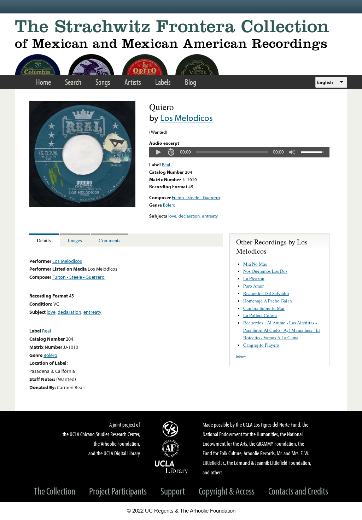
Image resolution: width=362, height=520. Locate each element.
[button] (158, 152)
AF (171, 448)
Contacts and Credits (298, 491)
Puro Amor (253, 286)
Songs (102, 82)
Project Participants (118, 491)
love (172, 216)
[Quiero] (82, 205)
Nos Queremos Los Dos (265, 271)
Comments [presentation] (110, 240)
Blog (190, 82)
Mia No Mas (255, 264)
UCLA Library (171, 466)
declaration (189, 216)
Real (166, 164)
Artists (132, 82)
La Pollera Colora (260, 315)
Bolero (169, 205)
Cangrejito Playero (261, 345)
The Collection (54, 491)
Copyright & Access (227, 491)
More (241, 356)
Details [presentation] (44, 240)
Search (73, 82)
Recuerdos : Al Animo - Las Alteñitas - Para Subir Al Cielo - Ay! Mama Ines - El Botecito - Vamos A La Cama (281, 330)
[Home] (181, 35)
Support (172, 491)
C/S (171, 429)
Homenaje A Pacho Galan (267, 300)
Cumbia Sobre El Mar (264, 308)
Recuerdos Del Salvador (266, 293)
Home (43, 82)
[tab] (44, 240)
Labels (163, 82)
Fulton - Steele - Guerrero (196, 197)
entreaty (210, 216)
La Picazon (253, 278)
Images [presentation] (75, 240)
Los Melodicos (186, 117)
